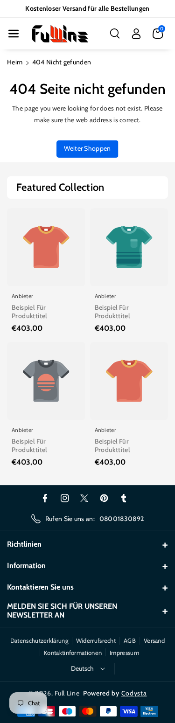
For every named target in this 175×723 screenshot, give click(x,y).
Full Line (67, 693)
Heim (14, 62)
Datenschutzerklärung (39, 640)
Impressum (124, 652)
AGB (130, 640)
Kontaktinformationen (73, 652)
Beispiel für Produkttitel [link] (29, 311)
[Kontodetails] (136, 33)
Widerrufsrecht (96, 640)
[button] (13, 33)
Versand (154, 640)
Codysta (134, 693)
